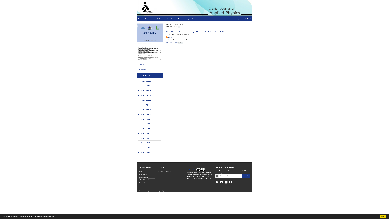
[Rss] (230, 182)
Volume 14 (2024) (146, 90)
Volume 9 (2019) (146, 114)
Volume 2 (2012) (146, 148)
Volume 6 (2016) (146, 128)
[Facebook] (217, 182)
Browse (147, 19)
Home (140, 19)
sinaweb (166, 191)
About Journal (143, 174)
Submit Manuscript (183, 19)
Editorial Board (143, 177)
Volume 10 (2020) (146, 109)
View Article (169, 42)
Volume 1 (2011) (145, 152)
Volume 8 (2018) (146, 119)
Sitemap (141, 186)
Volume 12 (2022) (146, 100)
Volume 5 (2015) (146, 133)
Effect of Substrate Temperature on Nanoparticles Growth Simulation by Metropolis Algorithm (197, 32)
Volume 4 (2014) (146, 138)
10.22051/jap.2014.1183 (175, 37)
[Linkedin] (226, 182)
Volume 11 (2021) (146, 105)
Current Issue (142, 69)
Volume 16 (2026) (146, 81)
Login (239, 19)
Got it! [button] (383, 216)
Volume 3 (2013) (146, 143)
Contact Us (206, 19)
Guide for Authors (170, 19)
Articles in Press (143, 65)
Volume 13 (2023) (146, 95)
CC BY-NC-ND (191, 169)
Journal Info (157, 19)
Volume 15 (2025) (146, 86)
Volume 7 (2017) (146, 124)
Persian (248, 19)
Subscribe (246, 176)
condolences (161, 171)
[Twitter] (222, 182)
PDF (178, 42)
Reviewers (195, 19)
